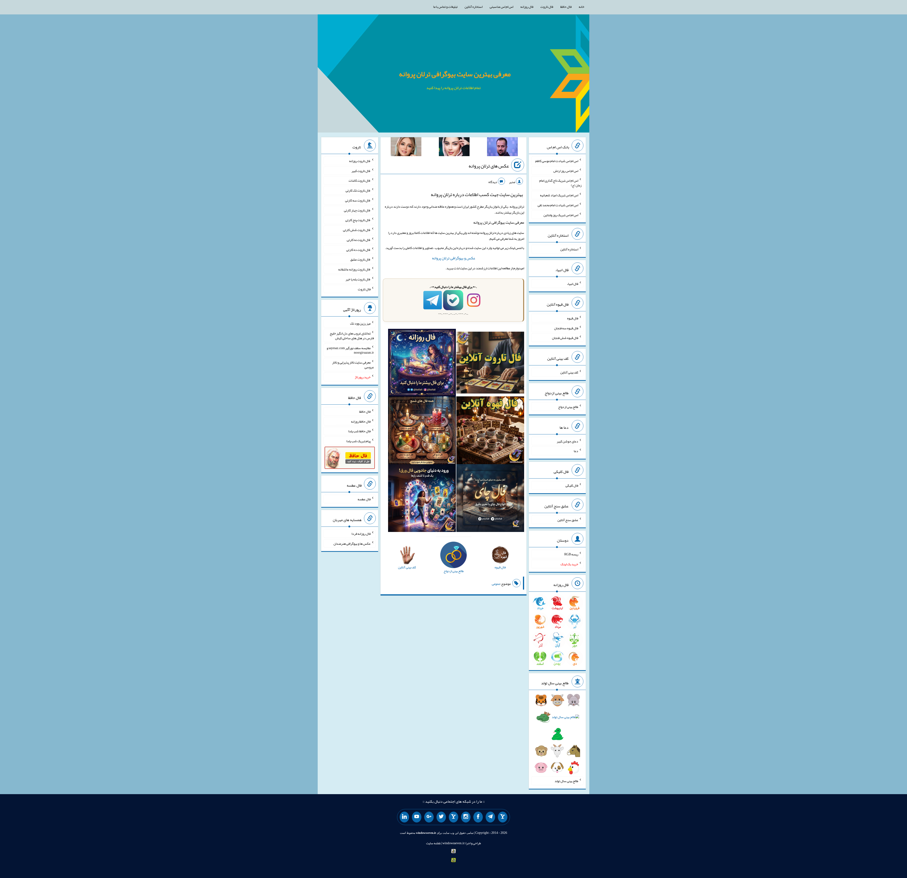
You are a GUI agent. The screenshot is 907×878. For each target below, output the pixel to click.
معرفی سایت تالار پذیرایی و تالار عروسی (353, 364)
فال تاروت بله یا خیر (358, 279)
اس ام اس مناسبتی (501, 6)
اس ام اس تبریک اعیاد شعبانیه (559, 195)
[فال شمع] (422, 431)
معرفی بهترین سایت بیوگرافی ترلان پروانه (455, 74)
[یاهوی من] (502, 817)
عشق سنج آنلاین (567, 519)
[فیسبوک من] (478, 817)
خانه (581, 6)
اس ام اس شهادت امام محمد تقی (558, 205)
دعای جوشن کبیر (567, 441)
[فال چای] (490, 499)
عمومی (496, 583)
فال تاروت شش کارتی (357, 230)
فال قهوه (572, 318)
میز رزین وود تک (360, 323)
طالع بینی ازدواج (568, 406)
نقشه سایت (433, 843)
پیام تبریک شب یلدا (358, 441)
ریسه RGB (571, 554)
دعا (576, 451)
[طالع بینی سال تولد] (557, 735)
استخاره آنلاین (474, 6)
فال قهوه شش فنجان (565, 337)
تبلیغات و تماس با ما (445, 6)
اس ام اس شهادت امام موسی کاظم (556, 161)
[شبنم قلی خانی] (406, 147)
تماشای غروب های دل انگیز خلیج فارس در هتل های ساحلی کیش (352, 335)
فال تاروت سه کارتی (358, 200)
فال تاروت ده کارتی (358, 249)
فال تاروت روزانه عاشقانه (354, 269)
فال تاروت (546, 6)
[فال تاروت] (490, 363)
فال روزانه (526, 6)
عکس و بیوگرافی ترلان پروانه (453, 258)
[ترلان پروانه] (454, 147)
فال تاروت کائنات (360, 180)
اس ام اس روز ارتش (565, 170)
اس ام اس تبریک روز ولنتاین (560, 214)
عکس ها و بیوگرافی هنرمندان (352, 543)
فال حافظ (566, 6)
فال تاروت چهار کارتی (357, 210)
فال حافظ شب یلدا (359, 431)
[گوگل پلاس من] (429, 817)
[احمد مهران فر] (502, 147)
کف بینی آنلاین (569, 372)
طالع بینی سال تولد (566, 781)
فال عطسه (364, 499)
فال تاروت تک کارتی (358, 190)
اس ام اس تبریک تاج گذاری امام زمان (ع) (560, 182)
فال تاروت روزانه (360, 161)
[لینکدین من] (404, 817)
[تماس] (453, 817)
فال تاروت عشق (360, 259)
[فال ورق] (422, 499)
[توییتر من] (441, 817)
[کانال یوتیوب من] (416, 817)
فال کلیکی (571, 485)
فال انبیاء (572, 283)
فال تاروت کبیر (361, 170)
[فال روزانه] (422, 363)
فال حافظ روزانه (361, 421)
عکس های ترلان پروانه (489, 166)
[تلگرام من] (490, 817)
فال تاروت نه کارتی (359, 239)
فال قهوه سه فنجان (566, 328)
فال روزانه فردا (361, 533)
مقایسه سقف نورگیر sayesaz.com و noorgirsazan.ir (350, 350)
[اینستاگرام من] (466, 817)
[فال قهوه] (490, 431)
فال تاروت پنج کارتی (358, 220)
